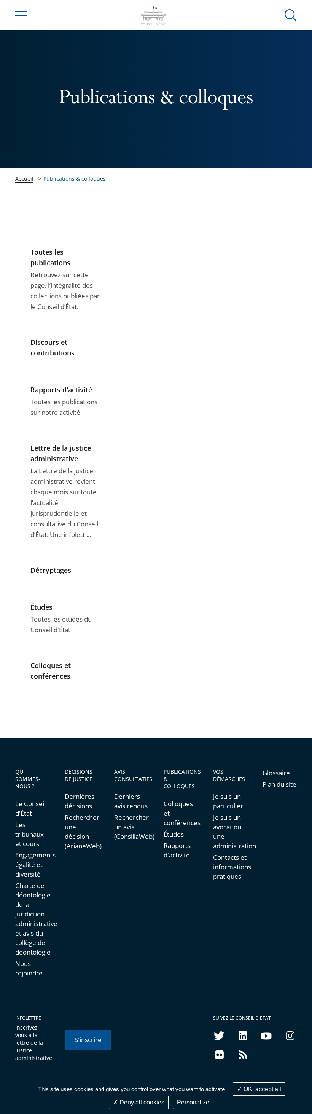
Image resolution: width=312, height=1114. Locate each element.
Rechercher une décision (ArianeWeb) (82, 831)
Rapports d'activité (177, 850)
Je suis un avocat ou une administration (230, 831)
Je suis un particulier (228, 801)
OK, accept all (261, 1089)
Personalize (193, 1102)
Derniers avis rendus (131, 801)
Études (174, 834)
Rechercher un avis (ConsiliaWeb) (131, 827)
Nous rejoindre (29, 968)
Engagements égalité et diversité (32, 864)
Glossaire (276, 772)
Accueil (24, 178)
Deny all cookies (141, 1102)
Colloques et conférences (181, 813)
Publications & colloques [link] (74, 178)
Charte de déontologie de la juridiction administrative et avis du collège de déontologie (32, 918)
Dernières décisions (79, 801)
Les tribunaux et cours (29, 834)
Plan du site (279, 784)
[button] (291, 14)
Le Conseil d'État (30, 808)
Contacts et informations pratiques (230, 867)
